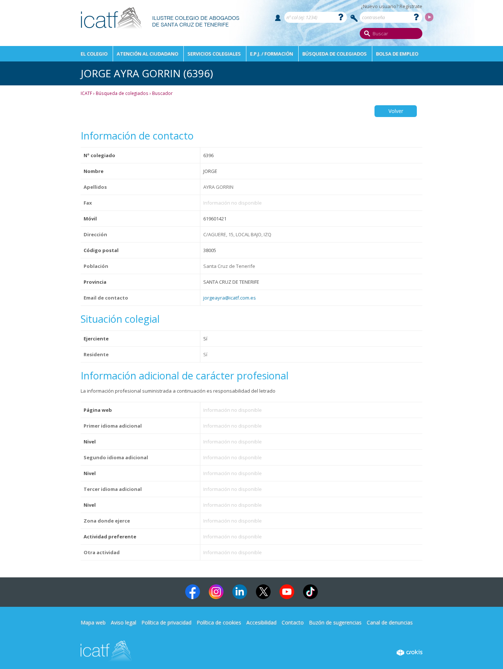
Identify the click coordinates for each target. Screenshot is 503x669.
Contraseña (354, 18)
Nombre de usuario (278, 18)
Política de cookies (219, 622)
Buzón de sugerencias (335, 622)
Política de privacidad (166, 622)
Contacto (293, 622)
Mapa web (93, 622)
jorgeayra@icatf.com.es (229, 297)
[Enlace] (160, 31)
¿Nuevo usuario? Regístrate (391, 6)
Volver (395, 110)
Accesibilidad (261, 622)
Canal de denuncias (390, 622)
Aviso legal (123, 622)
